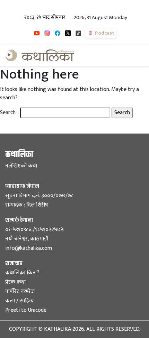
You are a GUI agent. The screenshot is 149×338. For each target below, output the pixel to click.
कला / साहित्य (19, 300)
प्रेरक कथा (15, 282)
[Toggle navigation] (134, 55)
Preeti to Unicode (25, 310)
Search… (9, 113)
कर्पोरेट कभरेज (20, 291)
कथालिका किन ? (22, 272)
